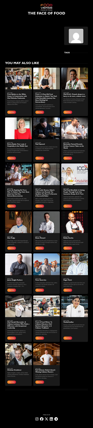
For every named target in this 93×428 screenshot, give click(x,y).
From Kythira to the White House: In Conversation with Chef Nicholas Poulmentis (17, 96)
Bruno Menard (40, 238)
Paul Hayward (40, 144)
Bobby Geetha (68, 238)
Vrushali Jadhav (68, 322)
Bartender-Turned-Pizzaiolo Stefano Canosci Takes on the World (73, 146)
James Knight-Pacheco (15, 280)
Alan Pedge (11, 238)
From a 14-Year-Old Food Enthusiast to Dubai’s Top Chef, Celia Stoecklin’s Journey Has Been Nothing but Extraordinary (46, 98)
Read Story (12, 112)
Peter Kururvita (40, 280)
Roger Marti (67, 280)
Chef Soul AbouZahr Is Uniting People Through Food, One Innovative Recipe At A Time (73, 192)
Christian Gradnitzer (14, 370)
